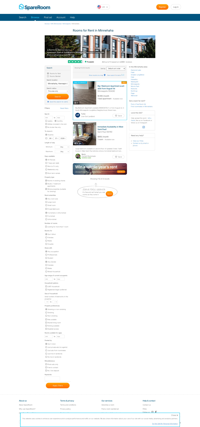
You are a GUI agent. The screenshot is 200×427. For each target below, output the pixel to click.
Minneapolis (135, 84)
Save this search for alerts (59, 102)
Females (50, 237)
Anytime (50, 135)
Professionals (52, 255)
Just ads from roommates (57, 350)
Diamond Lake (136, 70)
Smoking (51, 312)
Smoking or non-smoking (57, 309)
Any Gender (52, 262)
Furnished (51, 216)
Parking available (53, 326)
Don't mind (51, 344)
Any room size (53, 199)
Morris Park (135, 86)
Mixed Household (54, 271)
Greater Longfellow (137, 75)
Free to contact (52, 367)
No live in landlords (54, 357)
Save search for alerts (114, 75)
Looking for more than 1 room (57, 227)
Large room (52, 202)
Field (132, 72)
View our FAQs (138, 141)
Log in (175, 7)
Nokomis (134, 89)
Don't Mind (52, 234)
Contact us (147, 405)
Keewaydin (134, 82)
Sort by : (103, 68)
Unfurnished (52, 219)
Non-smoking (52, 316)
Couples (50, 244)
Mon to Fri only (53, 166)
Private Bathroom (53, 209)
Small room (52, 205)
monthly (60, 121)
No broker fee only (54, 127)
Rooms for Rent (55, 73)
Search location (52, 80)
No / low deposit (53, 371)
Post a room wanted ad (110, 409)
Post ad (48, 17)
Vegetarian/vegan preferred (57, 290)
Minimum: (49, 147)
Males (50, 241)
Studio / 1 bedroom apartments (54, 185)
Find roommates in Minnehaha (141, 106)
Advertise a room (108, 405)
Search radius (51, 88)
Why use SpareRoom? (27, 409)
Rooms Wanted (54, 76)
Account (60, 17)
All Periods (51, 160)
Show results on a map (96, 75)
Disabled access (53, 329)
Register (162, 7)
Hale (132, 77)
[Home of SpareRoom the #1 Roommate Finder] (34, 7)
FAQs (145, 409)
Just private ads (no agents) (57, 347)
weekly (50, 121)
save (109, 194)
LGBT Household (53, 286)
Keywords (48, 375)
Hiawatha (134, 79)
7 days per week (53, 163)
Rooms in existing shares (56, 181)
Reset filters (64, 108)
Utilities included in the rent (57, 124)
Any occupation (53, 251)
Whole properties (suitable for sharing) (56, 190)
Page (132, 93)
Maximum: (49, 151)
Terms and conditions (68, 405)
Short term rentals (53, 173)
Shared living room (54, 323)
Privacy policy (65, 409)
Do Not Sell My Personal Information (165, 424)
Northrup (134, 91)
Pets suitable (51, 319)
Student (50, 258)
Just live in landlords (55, 354)
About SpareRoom (25, 405)
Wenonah (134, 95)
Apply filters (58, 385)
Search (22, 17)
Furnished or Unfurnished (57, 213)
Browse (35, 17)
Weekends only (53, 169)
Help (72, 17)
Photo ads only (52, 364)
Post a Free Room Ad (138, 104)
